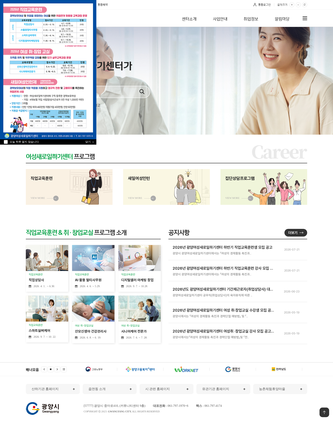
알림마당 (282, 19)
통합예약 (103, 5)
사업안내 (220, 19)
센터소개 (189, 19)
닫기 (88, 141)
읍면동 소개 (97, 389)
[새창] (94, 369)
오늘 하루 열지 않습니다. (25, 141)
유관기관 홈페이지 (215, 389)
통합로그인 (264, 5)
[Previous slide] (44, 369)
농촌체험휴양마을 (272, 389)
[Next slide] (57, 369)
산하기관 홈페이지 (45, 389)
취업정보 (251, 19)
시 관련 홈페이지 (157, 389)
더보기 (293, 233)
